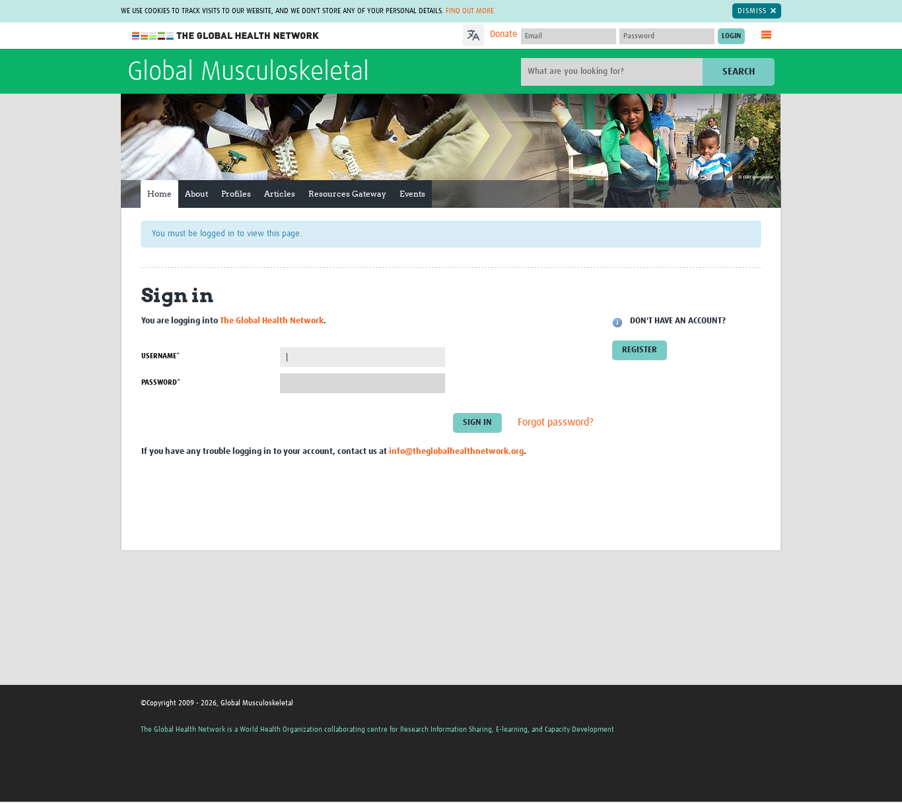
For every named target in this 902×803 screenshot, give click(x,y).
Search (738, 72)
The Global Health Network (226, 36)
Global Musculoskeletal (248, 72)
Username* (160, 356)
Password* (160, 382)
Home (159, 194)
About (196, 194)
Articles (279, 194)
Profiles (236, 194)
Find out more (470, 11)
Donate (503, 34)
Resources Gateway (347, 194)
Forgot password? (556, 423)
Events (412, 194)
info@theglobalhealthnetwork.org (456, 451)
